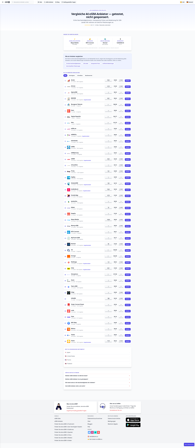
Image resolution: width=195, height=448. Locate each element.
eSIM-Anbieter (59, 421)
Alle (65, 75)
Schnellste (80, 75)
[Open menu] (2, 2)
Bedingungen (112, 421)
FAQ (89, 427)
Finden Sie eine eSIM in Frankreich (64, 424)
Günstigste (72, 75)
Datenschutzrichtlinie (114, 418)
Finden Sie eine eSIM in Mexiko (63, 438)
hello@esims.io (93, 436)
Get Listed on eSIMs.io (95, 439)
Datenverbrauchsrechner (95, 418)
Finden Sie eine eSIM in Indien (63, 440)
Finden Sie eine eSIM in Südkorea (64, 429)
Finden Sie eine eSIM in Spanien (64, 432)
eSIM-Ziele (57, 418)
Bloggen (90, 424)
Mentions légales (113, 424)
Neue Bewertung (189, 444)
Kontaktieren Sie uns (116, 410)
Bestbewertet (88, 75)
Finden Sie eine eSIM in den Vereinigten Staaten (68, 427)
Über (89, 421)
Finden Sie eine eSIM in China (63, 435)
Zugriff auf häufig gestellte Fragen (76, 410)
